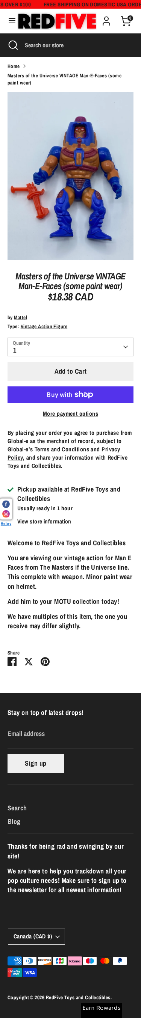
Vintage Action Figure (44, 326)
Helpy (6, 523)
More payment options (70, 414)
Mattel (20, 317)
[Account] (106, 18)
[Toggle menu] (9, 21)
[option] (70, 176)
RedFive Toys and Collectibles (78, 997)
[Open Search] (12, 45)
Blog (14, 821)
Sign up (35, 763)
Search (17, 808)
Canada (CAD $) (33, 936)
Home (14, 66)
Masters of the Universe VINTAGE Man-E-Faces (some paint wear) (64, 79)
